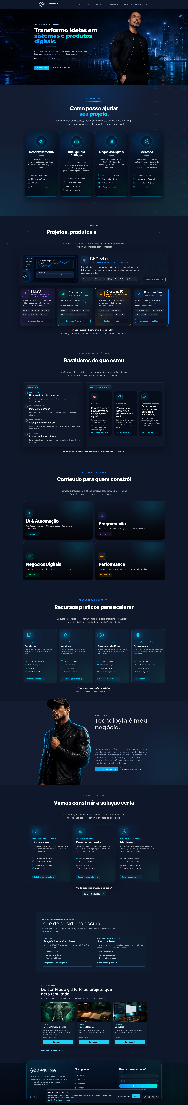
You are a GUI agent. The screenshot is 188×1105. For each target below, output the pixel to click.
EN (146, 4)
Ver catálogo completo (52, 1050)
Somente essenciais (123, 1096)
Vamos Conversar (92, 894)
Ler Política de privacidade (59, 1100)
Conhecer (58, 1042)
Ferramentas (113, 4)
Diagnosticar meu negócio (56, 963)
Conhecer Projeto (152, 279)
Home (79, 4)
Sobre (88, 4)
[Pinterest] (149, 1097)
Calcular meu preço (107, 963)
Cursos (126, 4)
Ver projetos (121, 432)
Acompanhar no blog (149, 321)
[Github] (157, 1097)
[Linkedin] (153, 1097)
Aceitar (136, 1096)
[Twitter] (145, 1097)
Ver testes (145, 432)
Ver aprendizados (98, 432)
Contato (137, 4)
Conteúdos (99, 4)
